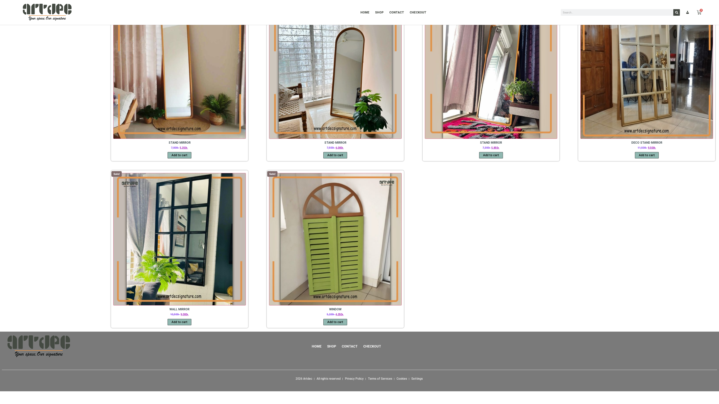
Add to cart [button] (179, 155)
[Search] (676, 12)
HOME (364, 12)
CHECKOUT (418, 12)
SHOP (379, 12)
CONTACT (396, 12)
